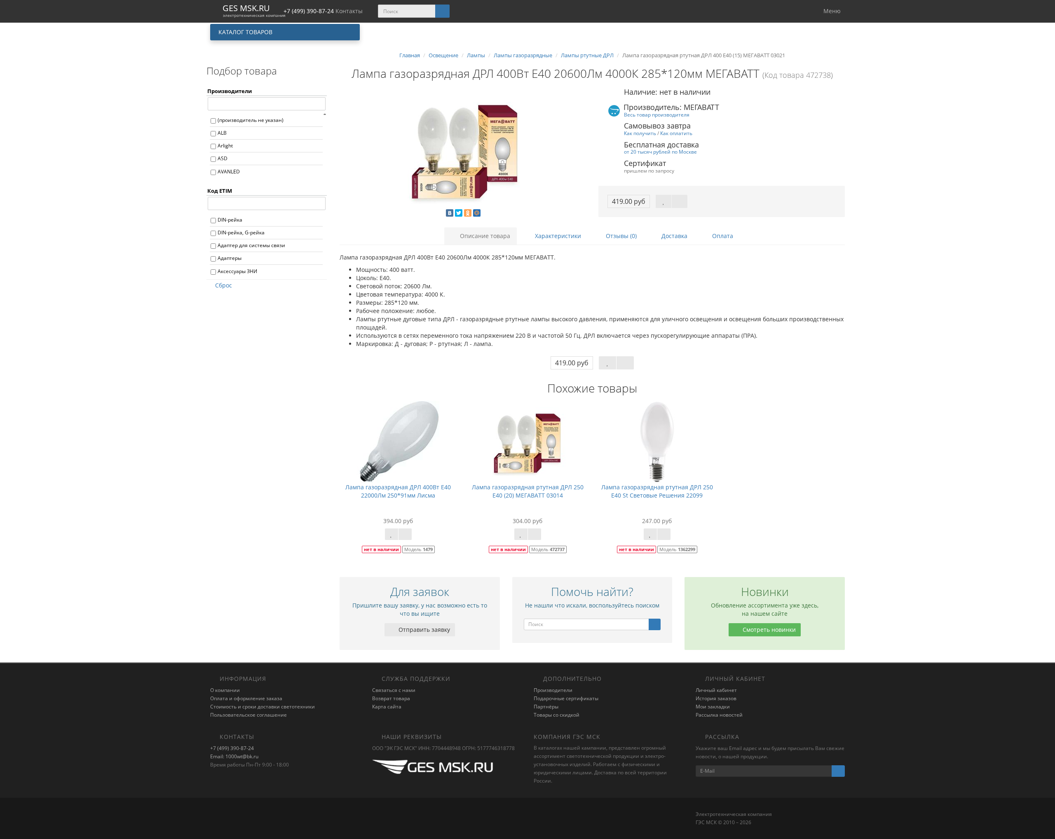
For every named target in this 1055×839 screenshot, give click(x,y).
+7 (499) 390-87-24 (232, 748)
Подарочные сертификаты (566, 698)
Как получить (640, 133)
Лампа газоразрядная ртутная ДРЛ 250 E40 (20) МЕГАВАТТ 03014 (528, 491)
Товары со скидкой (556, 714)
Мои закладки (713, 706)
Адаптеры (229, 258)
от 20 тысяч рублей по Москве (660, 151)
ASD (222, 158)
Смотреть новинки (768, 629)
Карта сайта (386, 706)
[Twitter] (458, 213)
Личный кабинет (716, 690)
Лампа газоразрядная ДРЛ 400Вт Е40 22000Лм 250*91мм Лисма (398, 491)
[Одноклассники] (467, 213)
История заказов (716, 698)
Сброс (223, 285)
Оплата (721, 236)
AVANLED (229, 171)
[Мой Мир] (477, 213)
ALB (222, 132)
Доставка (673, 236)
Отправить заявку (423, 629)
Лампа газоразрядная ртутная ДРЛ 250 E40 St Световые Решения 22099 (657, 491)
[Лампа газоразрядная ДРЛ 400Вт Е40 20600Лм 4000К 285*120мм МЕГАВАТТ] (463, 151)
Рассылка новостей (719, 714)
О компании (225, 690)
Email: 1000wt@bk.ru (234, 756)
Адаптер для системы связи (251, 245)
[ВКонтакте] (449, 213)
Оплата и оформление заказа (246, 698)
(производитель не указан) (251, 120)
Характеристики (557, 236)
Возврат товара (391, 698)
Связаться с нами (393, 690)
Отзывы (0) (620, 236)
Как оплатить (676, 133)
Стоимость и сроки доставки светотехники (262, 706)
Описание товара (484, 236)
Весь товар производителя (656, 114)
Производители (553, 690)
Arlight (225, 145)
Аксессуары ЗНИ (237, 271)
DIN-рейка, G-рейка (241, 232)
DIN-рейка (230, 219)
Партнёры (546, 706)
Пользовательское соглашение (248, 714)
